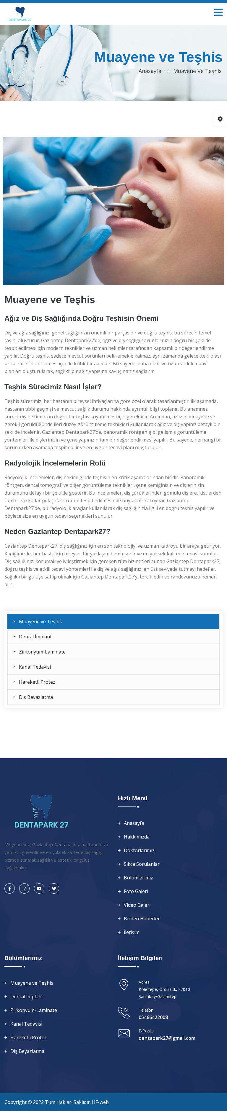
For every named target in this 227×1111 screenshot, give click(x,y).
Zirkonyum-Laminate (42, 651)
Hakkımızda (137, 836)
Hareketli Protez (37, 682)
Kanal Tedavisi (35, 667)
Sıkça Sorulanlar (142, 864)
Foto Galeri (136, 891)
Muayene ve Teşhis (40, 621)
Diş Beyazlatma (36, 697)
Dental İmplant (35, 636)
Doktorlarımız (139, 850)
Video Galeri (137, 905)
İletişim (132, 932)
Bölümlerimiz (138, 877)
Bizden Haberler (142, 918)
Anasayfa (150, 70)
